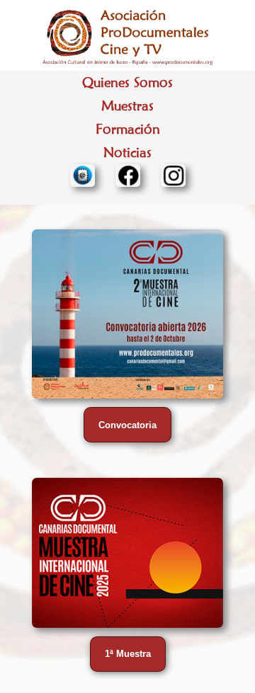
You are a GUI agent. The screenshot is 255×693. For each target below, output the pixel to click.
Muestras (127, 106)
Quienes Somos (127, 82)
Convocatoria (127, 425)
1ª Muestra (128, 653)
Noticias (127, 152)
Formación (128, 129)
